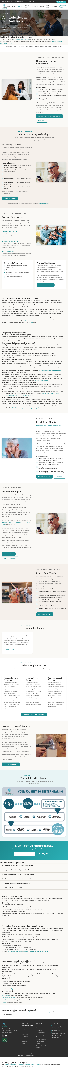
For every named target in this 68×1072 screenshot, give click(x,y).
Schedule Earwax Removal (10, 764)
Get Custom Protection (44, 614)
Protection (48, 46)
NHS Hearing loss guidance (14, 952)
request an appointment (31, 320)
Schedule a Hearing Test (45, 285)
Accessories (35, 6)
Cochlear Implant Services (40, 1042)
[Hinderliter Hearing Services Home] (4, 6)
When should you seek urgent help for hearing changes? (19, 949)
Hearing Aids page (43, 203)
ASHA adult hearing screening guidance (50, 370)
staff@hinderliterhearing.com (59, 1033)
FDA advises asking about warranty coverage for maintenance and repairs (33, 408)
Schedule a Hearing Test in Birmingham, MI (49, 116)
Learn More (47, 6)
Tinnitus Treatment (41, 1039)
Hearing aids (5, 995)
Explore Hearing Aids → (10, 198)
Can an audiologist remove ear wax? (12, 887)
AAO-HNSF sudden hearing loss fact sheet (35, 952)
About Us (24, 1029)
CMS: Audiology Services (41, 380)
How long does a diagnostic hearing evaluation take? (16, 870)
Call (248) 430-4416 (45, 854)
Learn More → (42, 120)
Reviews (42, 6)
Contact (54, 6)
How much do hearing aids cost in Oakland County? (16, 883)
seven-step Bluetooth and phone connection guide (37, 1012)
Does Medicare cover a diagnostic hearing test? (17, 907)
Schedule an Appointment (24, 854)
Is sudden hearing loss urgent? (12, 945)
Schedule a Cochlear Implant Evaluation (34, 714)
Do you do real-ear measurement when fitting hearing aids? (18, 874)
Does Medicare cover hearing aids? (13, 905)
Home (8, 6)
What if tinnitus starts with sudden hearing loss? (17, 947)
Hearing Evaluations (11, 46)
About (14, 6)
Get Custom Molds (10, 649)
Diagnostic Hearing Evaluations (40, 1027)
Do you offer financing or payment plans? (15, 911)
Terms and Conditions (29, 1055)
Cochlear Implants (57, 46)
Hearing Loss (29, 46)
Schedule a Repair (8, 554)
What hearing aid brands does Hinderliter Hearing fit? (16, 878)
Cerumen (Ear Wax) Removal (41, 1046)
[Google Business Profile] (3, 1035)
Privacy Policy (20, 1055)
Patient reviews (6, 1000)
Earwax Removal (34, 50)
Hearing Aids (27, 6)
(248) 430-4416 (31, 1)
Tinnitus (36, 46)
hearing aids (12, 989)
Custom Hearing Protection (40, 1036)
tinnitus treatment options (21, 39)
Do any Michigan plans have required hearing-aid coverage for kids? (22, 909)
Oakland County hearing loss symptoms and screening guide (22, 1064)
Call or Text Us (62, 1)
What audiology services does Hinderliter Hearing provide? (18, 865)
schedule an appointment (25, 989)
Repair (42, 46)
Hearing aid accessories (8, 998)
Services (20, 6)
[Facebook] (6, 1035)
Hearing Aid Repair (40, 1032)
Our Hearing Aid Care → (10, 558)
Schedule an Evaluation (44, 476)
